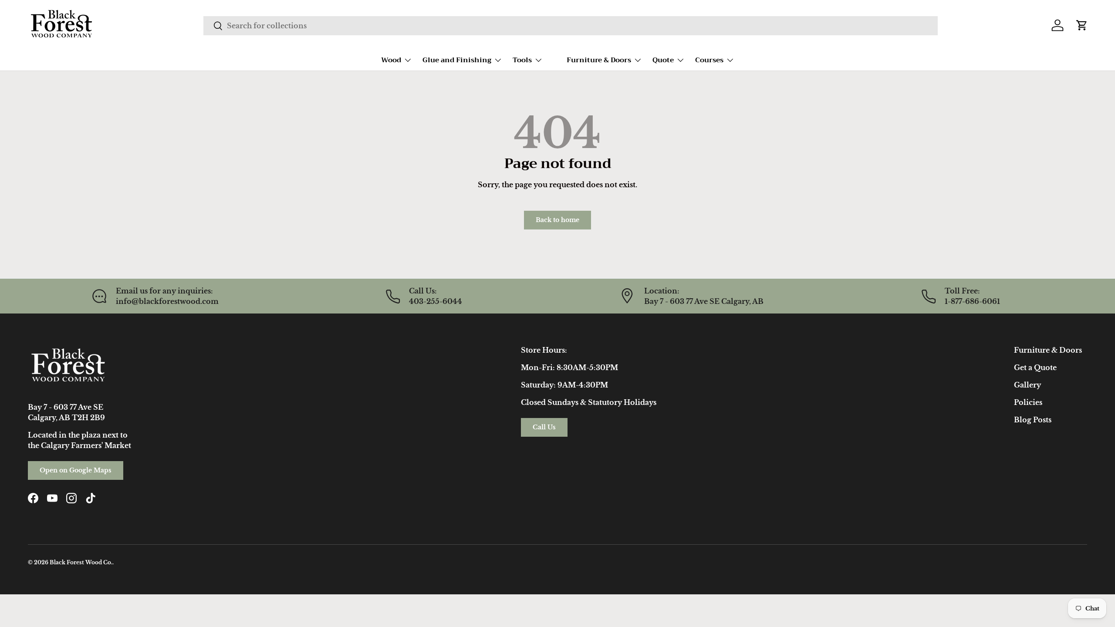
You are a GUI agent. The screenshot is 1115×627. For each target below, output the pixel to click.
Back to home (557, 220)
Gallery (1027, 385)
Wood (391, 60)
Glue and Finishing (456, 60)
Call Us (544, 427)
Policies (1028, 402)
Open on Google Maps (76, 470)
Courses (709, 60)
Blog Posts (1032, 419)
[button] (1081, 25)
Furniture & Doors (599, 60)
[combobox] (570, 25)
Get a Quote (1035, 367)
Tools (522, 60)
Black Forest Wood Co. (81, 562)
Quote (663, 60)
